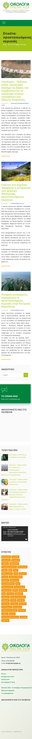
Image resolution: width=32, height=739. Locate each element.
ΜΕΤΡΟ (15, 590)
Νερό (3, 593)
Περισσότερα (5, 156)
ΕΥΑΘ (15, 573)
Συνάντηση (21, 600)
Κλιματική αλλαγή (7, 587)
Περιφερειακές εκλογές (18, 597)
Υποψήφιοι (14, 604)
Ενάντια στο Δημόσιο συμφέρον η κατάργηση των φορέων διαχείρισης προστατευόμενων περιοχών (15, 192)
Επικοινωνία (5, 679)
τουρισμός (23, 617)
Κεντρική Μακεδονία (8, 583)
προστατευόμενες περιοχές (10, 617)
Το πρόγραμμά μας (7, 693)
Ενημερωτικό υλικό (7, 676)
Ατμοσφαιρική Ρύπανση (9, 567)
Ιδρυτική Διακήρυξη (7, 690)
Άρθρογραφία (6, 557)
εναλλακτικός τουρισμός (9, 610)
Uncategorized (21, 103)
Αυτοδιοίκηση (22, 567)
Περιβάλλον (18, 593)
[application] (14, 533)
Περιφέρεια (5, 597)
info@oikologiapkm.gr (13, 663)
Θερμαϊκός (5, 580)
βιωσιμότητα (17, 607)
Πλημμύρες (5, 600)
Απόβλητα (5, 563)
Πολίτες (13, 600)
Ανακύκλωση (6, 560)
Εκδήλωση (23, 573)
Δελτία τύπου (20, 203)
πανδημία (5, 614)
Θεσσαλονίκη (14, 580)
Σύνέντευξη (5, 604)
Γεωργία (4, 570)
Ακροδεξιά (15, 557)
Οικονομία (10, 593)
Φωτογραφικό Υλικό (8, 682)
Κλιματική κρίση (19, 587)
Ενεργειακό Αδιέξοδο (16, 577)
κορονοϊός (22, 610)
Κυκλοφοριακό (6, 590)
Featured (13, 103)
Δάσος (15, 570)
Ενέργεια (4, 577)
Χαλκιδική (23, 604)
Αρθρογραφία (14, 563)
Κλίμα (17, 583)
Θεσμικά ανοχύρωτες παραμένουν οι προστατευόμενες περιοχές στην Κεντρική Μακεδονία (15, 300)
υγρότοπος (5, 620)
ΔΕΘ (10, 570)
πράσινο (12, 614)
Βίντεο (3, 674)
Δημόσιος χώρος (7, 573)
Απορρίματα (15, 560)
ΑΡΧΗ (4, 44)
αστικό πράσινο (6, 607)
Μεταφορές (22, 590)
